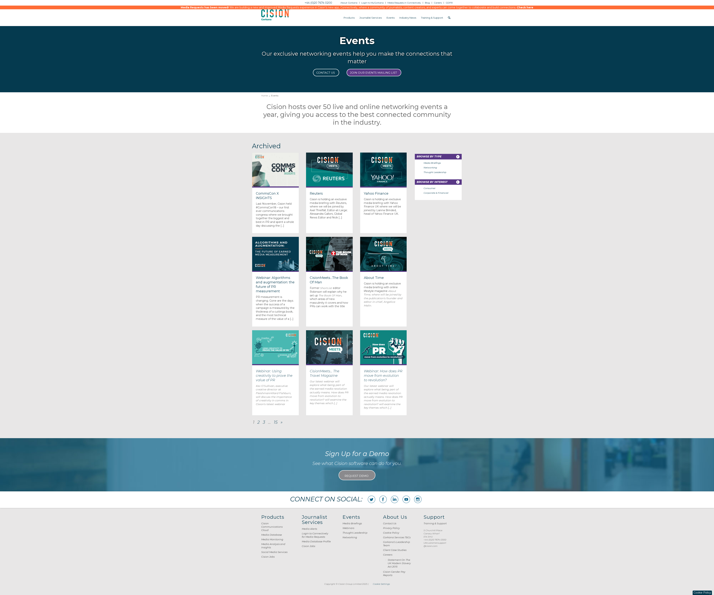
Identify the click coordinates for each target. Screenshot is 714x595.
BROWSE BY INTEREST (432, 182)
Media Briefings (432, 162)
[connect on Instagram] (417, 499)
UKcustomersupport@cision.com (435, 544)
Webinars (348, 528)
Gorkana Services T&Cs (397, 537)
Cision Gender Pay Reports (394, 573)
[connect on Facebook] (383, 499)
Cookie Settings (381, 584)
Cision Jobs (268, 556)
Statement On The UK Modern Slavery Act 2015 (399, 563)
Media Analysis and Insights (273, 546)
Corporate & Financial (436, 192)
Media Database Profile (316, 541)
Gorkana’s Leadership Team (396, 543)
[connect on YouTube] (406, 499)
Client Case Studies (394, 549)
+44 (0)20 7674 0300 (435, 539)
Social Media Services (274, 552)
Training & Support (435, 523)
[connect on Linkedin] (394, 499)
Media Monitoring (272, 539)
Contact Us (389, 523)
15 (276, 422)
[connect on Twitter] (371, 499)
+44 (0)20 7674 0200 (318, 2)
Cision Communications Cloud (272, 527)
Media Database (271, 534)
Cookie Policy (391, 532)
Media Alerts (309, 528)
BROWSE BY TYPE (429, 156)
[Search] (449, 17)
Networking (430, 167)
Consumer (429, 188)
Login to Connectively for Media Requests (315, 535)
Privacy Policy (391, 528)
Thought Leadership (435, 172)
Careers (387, 554)
